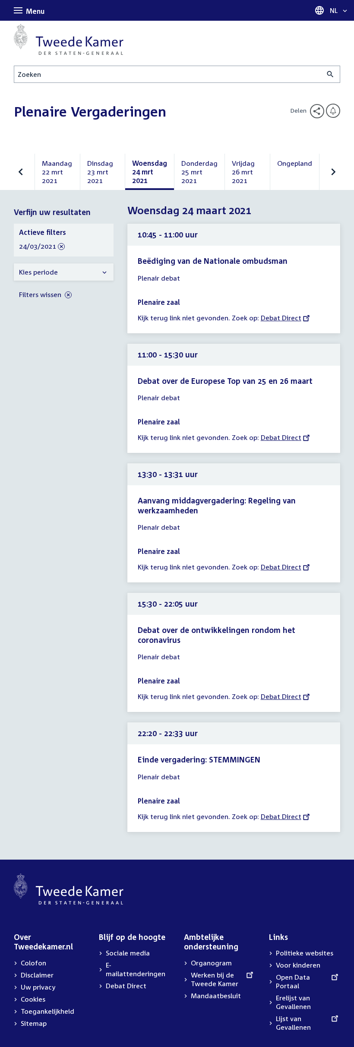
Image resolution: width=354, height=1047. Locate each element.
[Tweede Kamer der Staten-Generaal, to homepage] (68, 39)
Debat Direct (281, 317)
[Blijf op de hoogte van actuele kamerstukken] (333, 111)
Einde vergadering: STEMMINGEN (199, 759)
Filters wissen (41, 294)
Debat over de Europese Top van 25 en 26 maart (225, 381)
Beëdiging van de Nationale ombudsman (213, 261)
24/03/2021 (37, 246)
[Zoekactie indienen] (330, 74)
